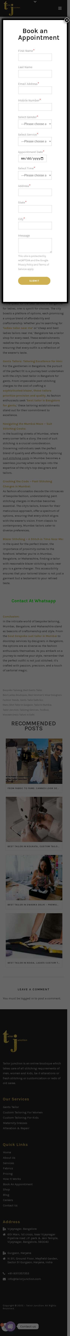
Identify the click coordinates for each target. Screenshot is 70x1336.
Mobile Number (29, 100)
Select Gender (28, 117)
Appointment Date (31, 152)
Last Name (25, 67)
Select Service (28, 134)
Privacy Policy (25, 264)
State (22, 202)
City (21, 219)
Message (24, 235)
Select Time (26, 168)
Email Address (28, 84)
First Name (26, 51)
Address (24, 186)
